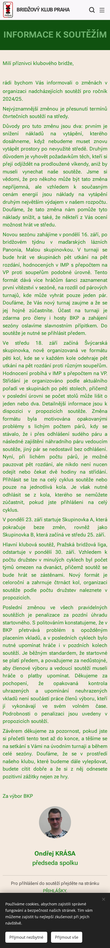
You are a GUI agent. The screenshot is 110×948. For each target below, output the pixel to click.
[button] (91, 10)
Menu (102, 10)
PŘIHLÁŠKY (54, 890)
